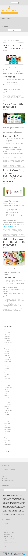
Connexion (6, 454)
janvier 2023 (7, 380)
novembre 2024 (7, 338)
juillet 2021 (6, 414)
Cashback (4, 23)
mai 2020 (6, 438)
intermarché (10, 305)
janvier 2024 (7, 357)
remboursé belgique (17, 310)
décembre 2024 (7, 336)
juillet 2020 (6, 437)
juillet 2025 (6, 329)
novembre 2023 (7, 361)
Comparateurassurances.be (10, 542)
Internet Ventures (10, 554)
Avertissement (6, 471)
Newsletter (5, 474)
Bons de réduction (6, 21)
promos (20, 309)
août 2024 (6, 344)
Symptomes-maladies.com (9, 546)
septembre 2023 (8, 365)
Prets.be (5, 540)
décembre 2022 (7, 382)
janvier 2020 (7, 442)
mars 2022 (6, 399)
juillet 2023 (6, 368)
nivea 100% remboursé (15, 306)
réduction (10, 310)
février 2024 (7, 355)
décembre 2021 (7, 404)
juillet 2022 (6, 391)
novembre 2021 (7, 406)
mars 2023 (6, 376)
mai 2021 (6, 418)
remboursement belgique (8, 162)
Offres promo (5, 26)
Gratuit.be (6, 523)
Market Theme (10, 552)
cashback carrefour (7, 233)
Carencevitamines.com (9, 544)
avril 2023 (6, 374)
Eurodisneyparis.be (8, 534)
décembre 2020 (7, 427)
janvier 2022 (7, 402)
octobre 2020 (7, 431)
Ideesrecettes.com (8, 527)
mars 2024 (6, 353)
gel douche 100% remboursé (13, 160)
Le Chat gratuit (14, 234)
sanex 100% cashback (20, 164)
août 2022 (6, 389)
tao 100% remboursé (10, 235)
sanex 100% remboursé (8, 165)
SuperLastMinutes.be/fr (9, 532)
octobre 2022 (7, 385)
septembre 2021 (8, 410)
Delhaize (9, 159)
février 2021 (7, 423)
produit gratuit (9, 161)
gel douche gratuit (20, 97)
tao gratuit (17, 235)
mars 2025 (6, 330)
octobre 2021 (7, 408)
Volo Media (23, 554)
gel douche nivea (12, 304)
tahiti (4, 100)
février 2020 (7, 440)
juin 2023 (6, 370)
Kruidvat (9, 300)
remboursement (6, 311)
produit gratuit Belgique (17, 161)
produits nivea (6, 309)
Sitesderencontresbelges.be (10, 538)
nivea (9, 306)
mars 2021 (6, 421)
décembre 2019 (7, 444)
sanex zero (9, 166)
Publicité (5, 476)
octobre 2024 (7, 340)
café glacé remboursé (7, 231)
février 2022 (7, 401)
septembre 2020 (8, 433)
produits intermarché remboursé (14, 308)
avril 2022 (6, 397)
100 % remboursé (20, 300)
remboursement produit (19, 162)
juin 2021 (6, 416)
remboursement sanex (7, 164)
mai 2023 (6, 372)
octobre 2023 (7, 363)
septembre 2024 (8, 342)
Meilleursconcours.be (8, 525)
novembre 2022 (7, 384)
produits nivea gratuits (13, 309)
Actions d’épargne (6, 18)
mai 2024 (6, 349)
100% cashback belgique (15, 301)
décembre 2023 (7, 359)
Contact (5, 473)
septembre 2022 (8, 387)
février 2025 (7, 332)
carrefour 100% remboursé (17, 231)
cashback (19, 159)
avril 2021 (6, 419)
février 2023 (7, 378)
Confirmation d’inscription (8, 480)
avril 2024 (6, 351)
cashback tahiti (13, 97)
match (23, 99)
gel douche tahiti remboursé (16, 99)
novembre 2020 (7, 429)
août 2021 (6, 412)
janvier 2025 (7, 334)
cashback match (6, 97)
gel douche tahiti (6, 99)
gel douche (18, 303)
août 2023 (6, 366)
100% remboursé (17, 95)
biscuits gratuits (20, 230)
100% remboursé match (17, 96)
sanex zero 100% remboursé (18, 166)
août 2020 (6, 435)
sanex (14, 164)
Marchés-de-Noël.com (8, 530)
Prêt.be (5, 528)
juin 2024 (6, 348)
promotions (5, 310)
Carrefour (5, 230)
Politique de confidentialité (9, 469)
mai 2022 (6, 395)
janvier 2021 (7, 425)
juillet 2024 (6, 346)
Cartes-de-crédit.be (8, 536)
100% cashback (6, 301)
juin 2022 (6, 393)
